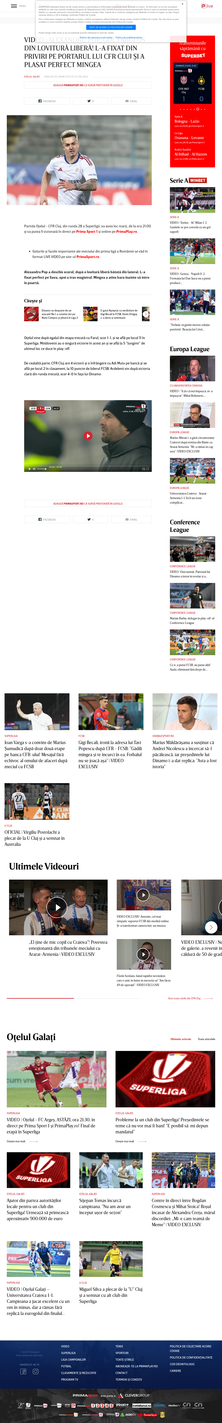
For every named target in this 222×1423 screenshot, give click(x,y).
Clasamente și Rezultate (78, 1373)
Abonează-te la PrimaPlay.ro (137, 1366)
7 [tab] (201, 109)
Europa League (179, 432)
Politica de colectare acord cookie (96, 37)
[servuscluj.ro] (147, 1415)
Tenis (119, 1346)
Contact (121, 1373)
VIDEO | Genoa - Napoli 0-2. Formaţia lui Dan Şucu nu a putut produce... (190, 278)
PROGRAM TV (69, 1379)
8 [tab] (204, 109)
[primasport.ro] (95, 1406)
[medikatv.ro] (174, 1405)
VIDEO (65, 1346)
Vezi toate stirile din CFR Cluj (184, 998)
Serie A (174, 217)
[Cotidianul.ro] (141, 1405)
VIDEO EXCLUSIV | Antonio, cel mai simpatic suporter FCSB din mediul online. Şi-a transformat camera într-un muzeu (143, 921)
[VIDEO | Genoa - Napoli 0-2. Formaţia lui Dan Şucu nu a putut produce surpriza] (192, 251)
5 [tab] (194, 109)
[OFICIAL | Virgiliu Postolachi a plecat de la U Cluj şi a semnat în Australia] (37, 801)
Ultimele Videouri (44, 866)
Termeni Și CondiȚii (129, 1379)
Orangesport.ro (163, 736)
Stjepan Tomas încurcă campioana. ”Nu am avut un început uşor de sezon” (105, 1206)
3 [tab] (187, 109)
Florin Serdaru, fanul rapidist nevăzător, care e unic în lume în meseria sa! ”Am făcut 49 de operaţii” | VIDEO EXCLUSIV (144, 980)
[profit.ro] (122, 1405)
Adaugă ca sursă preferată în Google (88, 85)
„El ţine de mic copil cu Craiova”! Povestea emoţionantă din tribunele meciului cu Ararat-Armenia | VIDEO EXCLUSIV (68, 948)
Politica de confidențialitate (191, 1357)
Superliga (11, 736)
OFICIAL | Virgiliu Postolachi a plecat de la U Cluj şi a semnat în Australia (35, 838)
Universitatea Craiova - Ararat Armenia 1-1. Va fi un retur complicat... (188, 497)
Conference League (183, 566)
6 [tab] (197, 109)
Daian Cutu (64, 76)
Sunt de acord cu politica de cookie (111, 27)
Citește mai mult (16, 1141)
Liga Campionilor (73, 1359)
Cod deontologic (182, 1364)
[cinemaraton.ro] (186, 1406)
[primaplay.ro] (70, 1405)
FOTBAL (66, 1366)
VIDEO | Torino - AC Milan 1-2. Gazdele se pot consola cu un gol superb (190, 227)
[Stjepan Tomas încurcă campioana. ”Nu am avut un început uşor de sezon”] (111, 1170)
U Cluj (8, 825)
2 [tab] (183, 109)
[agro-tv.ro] (128, 1415)
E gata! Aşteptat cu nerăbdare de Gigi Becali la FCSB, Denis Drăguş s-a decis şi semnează (119, 314)
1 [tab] (180, 109)
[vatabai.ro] (162, 1414)
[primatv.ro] (21, 1405)
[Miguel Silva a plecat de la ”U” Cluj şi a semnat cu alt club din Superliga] (111, 1259)
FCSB (81, 736)
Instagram (36, 1371)
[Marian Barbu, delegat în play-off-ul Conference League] (192, 596)
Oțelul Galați (32, 76)
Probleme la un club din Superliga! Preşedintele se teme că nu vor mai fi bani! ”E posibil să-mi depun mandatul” (162, 1125)
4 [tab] (190, 109)
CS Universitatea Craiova (186, 385)
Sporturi (122, 1353)
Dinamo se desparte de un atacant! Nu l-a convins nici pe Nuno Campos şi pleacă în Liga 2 (60, 314)
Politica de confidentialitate (129, 37)
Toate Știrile (125, 1359)
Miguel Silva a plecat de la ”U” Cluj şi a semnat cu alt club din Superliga (110, 1295)
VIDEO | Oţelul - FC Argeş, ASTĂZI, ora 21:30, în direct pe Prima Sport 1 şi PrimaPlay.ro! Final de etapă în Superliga (51, 1125)
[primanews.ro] (56, 1405)
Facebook (23, 1371)
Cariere (175, 1370)
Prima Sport (85, 1395)
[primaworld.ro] (112, 1415)
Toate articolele (206, 1039)
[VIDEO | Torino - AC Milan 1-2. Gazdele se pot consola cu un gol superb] (192, 200)
